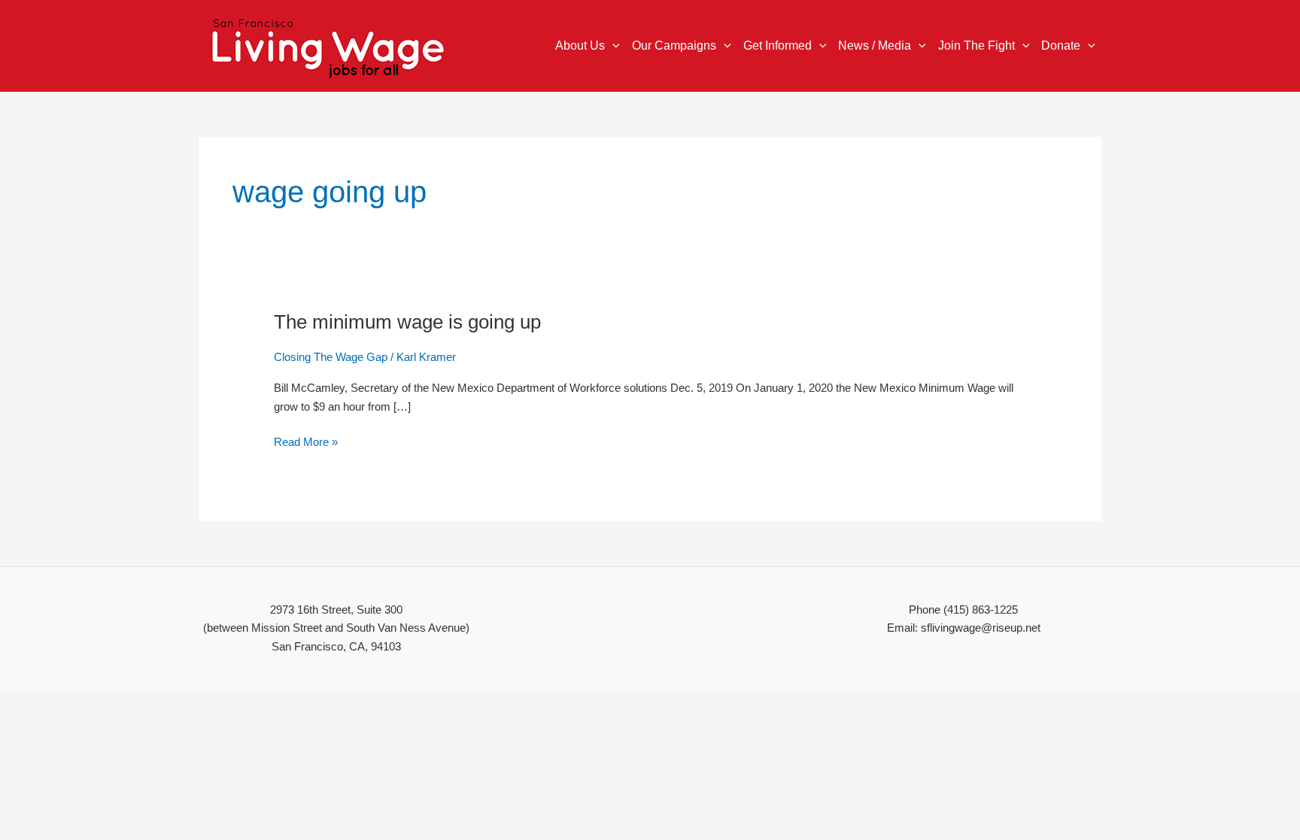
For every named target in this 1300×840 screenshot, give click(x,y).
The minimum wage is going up (407, 322)
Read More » (306, 440)
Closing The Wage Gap (330, 356)
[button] (612, 46)
